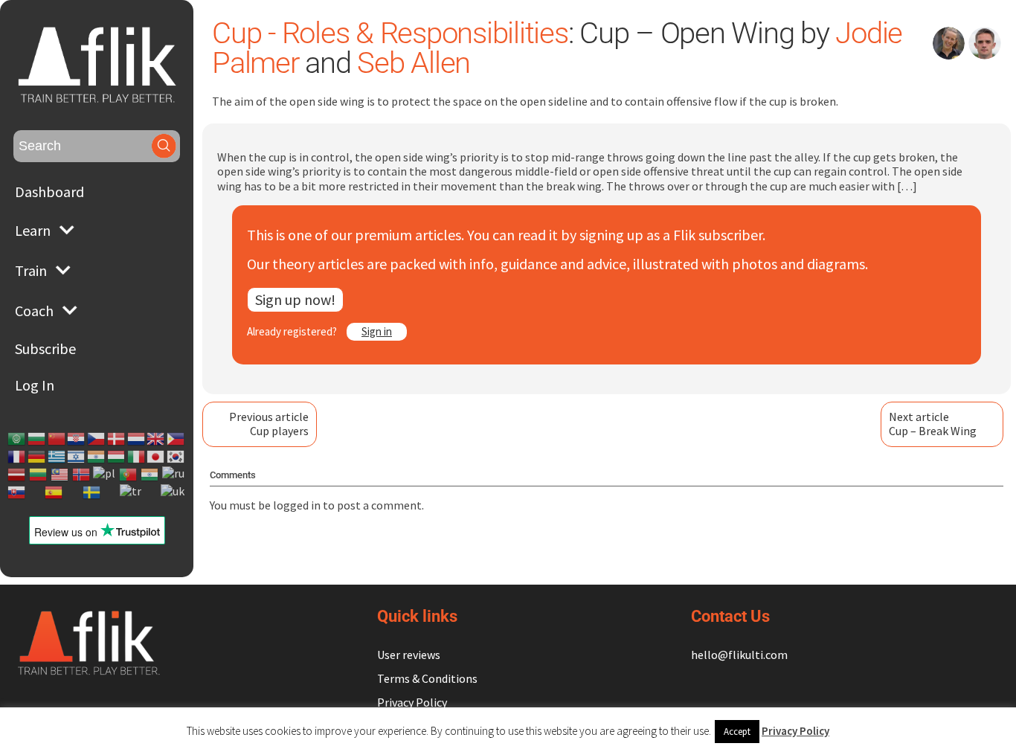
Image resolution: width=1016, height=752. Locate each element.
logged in (297, 505)
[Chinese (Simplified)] (57, 439)
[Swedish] (92, 492)
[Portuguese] (128, 474)
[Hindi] (96, 457)
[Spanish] (54, 492)
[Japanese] (156, 457)
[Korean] (176, 457)
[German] (37, 457)
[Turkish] (131, 492)
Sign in (376, 331)
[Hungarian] (116, 457)
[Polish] (105, 474)
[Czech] (96, 439)
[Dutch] (137, 439)
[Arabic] (17, 439)
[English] (156, 439)
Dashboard (49, 191)
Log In (34, 385)
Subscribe (45, 348)
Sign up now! (295, 299)
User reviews (408, 654)
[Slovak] (17, 492)
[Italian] (137, 457)
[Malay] (60, 474)
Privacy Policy (412, 702)
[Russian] (174, 474)
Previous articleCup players (269, 423)
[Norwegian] (81, 474)
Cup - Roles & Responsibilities (390, 33)
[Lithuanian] (38, 474)
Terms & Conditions (427, 678)
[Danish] (116, 439)
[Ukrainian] (173, 492)
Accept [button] (737, 731)
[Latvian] (17, 474)
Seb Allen (413, 62)
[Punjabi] (150, 474)
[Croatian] (76, 439)
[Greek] (57, 457)
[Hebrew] (76, 457)
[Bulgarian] (37, 439)
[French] (17, 457)
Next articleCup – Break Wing (933, 423)
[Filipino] (176, 439)
